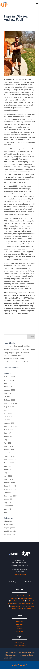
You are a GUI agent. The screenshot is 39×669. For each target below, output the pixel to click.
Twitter (19, 626)
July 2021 (7, 433)
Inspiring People (10, 528)
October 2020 (9, 456)
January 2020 (9, 483)
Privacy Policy (19, 643)
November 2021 (10, 420)
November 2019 (10, 489)
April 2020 (8, 476)
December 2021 (10, 416)
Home (13, 596)
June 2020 (8, 469)
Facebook (19, 622)
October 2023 (9, 390)
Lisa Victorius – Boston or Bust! (16, 362)
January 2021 (9, 450)
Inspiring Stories (10, 531)
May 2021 (7, 440)
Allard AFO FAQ (15, 606)
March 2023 (8, 393)
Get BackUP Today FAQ (27, 603)
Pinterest (19, 631)
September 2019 (10, 496)
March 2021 (8, 446)
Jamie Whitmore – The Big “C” (15, 358)
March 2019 (8, 506)
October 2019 (9, 493)
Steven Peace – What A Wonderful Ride (19, 349)
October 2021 (9, 423)
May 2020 (7, 473)
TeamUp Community (17, 601)
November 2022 (10, 397)
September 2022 (10, 403)
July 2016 (7, 512)
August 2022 (9, 407)
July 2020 (7, 466)
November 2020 (10, 453)
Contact (28, 609)
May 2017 (7, 509)
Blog (15, 603)
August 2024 (9, 380)
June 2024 (8, 387)
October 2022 (9, 400)
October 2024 (9, 377)
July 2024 (7, 383)
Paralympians (9, 534)
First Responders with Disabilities (17, 346)
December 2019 (10, 486)
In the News (8, 524)
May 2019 (7, 502)
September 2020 (10, 459)
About (19, 596)
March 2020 (8, 479)
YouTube (20, 629)
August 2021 (8, 430)
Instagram (19, 624)
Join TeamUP (19, 665)
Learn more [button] (8, 658)
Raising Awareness (25, 598)
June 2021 (8, 436)
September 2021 (10, 426)
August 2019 (8, 499)
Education (8, 521)
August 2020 (9, 463)
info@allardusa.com (19, 574)
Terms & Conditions (19, 645)
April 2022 (8, 413)
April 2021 (7, 443)
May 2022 (7, 410)
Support (20, 609)
